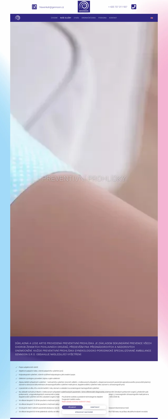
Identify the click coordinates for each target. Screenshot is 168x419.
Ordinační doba (89, 18)
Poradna (102, 18)
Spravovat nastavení (84, 412)
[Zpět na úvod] (17, 18)
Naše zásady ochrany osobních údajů (76, 402)
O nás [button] (76, 18)
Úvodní (54, 18)
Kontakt (113, 18)
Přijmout (72, 407)
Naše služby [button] (65, 18)
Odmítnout (95, 407)
